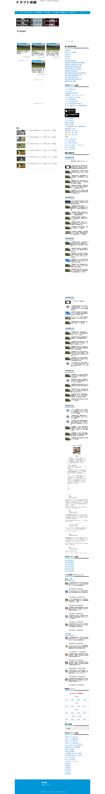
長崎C (73, 79)
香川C (66, 77)
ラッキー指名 (76, 97)
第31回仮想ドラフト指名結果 (72, 747)
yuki (77, 456)
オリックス (67, 144)
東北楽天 (75, 142)
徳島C (69, 77)
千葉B (79, 64)
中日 (75, 138)
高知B (76, 77)
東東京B (67, 66)
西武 (70, 142)
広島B (69, 75)
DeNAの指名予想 (72, 597)
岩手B (69, 62)
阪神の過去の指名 (79, 605)
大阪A (73, 73)
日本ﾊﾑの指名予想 (72, 676)
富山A (73, 68)
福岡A (66, 79)
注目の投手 (67, 54)
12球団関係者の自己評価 (71, 93)
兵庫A (76, 73)
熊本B (76, 79)
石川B (76, 68)
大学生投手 (67, 767)
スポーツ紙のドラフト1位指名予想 (74, 745)
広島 (71, 138)
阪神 (73, 140)
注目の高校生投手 (69, 560)
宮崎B (66, 81)
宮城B (73, 62)
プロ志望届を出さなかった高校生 (73, 753)
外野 (84, 699)
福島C (83, 62)
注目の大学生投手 (69, 564)
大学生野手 (67, 769)
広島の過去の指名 (79, 613)
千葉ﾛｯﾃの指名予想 (72, 668)
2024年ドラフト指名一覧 (71, 736)
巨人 (66, 140)
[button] (87, 41)
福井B (79, 68)
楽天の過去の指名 (79, 660)
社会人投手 (67, 771)
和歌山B (84, 73)
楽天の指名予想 (72, 660)
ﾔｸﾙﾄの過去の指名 (79, 630)
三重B (73, 71)
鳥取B (73, 75)
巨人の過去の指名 (79, 588)
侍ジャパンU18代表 (70, 147)
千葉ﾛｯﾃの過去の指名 (82, 668)
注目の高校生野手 (69, 562)
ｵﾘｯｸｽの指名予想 (72, 684)
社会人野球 (67, 773)
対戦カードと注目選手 (70, 52)
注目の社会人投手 (69, 568)
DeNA (69, 140)
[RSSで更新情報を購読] (68, 490)
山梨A (79, 66)
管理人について (46, 784)
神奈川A (76, 66)
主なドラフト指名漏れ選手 (71, 739)
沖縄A (74, 81)
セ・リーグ (75, 95)
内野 (78, 699)
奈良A (79, 73)
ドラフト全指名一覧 (70, 89)
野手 (76, 130)
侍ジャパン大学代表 (70, 149)
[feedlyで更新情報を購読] (68, 488)
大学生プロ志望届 (69, 124)
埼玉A (76, 64)
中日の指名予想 (72, 622)
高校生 (80, 126)
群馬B (73, 64)
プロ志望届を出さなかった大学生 (73, 755)
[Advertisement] (41, 7)
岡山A (66, 75)
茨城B (66, 64)
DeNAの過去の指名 (80, 597)
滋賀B (66, 73)
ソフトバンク (80, 144)
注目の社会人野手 (69, 570)
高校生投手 (67, 763)
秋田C (76, 62)
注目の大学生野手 (69, 566)
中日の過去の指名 (79, 622)
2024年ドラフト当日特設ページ (73, 743)
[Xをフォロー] (68, 486)
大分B (79, 79)
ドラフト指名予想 (69, 118)
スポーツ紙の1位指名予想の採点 (73, 103)
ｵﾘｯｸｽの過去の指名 (80, 684)
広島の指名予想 (72, 613)
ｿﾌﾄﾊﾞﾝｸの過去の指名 (82, 651)
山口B (79, 75)
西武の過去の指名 (79, 643)
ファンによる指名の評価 (71, 101)
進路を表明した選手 (70, 128)
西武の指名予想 (72, 643)
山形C (79, 62)
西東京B (71, 66)
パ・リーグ (81, 95)
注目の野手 (67, 56)
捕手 (72, 699)
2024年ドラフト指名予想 (71, 741)
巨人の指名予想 (72, 588)
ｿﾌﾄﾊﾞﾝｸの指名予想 (72, 651)
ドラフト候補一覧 (69, 120)
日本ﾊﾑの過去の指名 (81, 676)
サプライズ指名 (69, 97)
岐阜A (76, 71)
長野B (69, 68)
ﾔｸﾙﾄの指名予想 (72, 630)
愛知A (69, 71)
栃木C (69, 64)
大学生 (84, 126)
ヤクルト (67, 138)
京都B (69, 73)
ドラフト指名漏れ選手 (70, 99)
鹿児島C (70, 81)
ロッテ (66, 142)
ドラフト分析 (68, 91)
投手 (73, 130)
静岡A (66, 71)
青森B (66, 62)
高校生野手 (67, 765)
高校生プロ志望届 (69, 122)
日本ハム (74, 144)
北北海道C (67, 60)
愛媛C (73, 77)
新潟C (66, 68)
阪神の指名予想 (72, 605)
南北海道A (73, 60)
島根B (76, 75)
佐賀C (69, 79)
